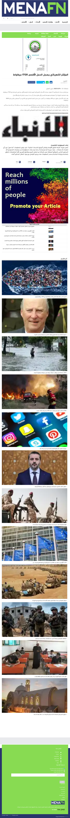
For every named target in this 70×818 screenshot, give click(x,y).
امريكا (65, 36)
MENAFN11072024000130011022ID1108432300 (55, 113)
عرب (53, 36)
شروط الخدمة (62, 787)
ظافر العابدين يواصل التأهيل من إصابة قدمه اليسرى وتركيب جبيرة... (20, 245)
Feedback (63, 799)
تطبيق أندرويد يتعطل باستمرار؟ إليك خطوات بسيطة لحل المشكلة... (19, 226)
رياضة (28, 33)
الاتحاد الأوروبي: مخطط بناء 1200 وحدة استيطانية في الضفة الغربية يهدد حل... (49, 563)
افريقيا (43, 36)
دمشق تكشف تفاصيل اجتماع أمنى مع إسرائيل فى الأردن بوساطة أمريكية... (50, 487)
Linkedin (57, 761)
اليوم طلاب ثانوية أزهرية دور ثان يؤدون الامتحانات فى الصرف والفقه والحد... (50, 676)
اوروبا (59, 36)
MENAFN (57, 88)
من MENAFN (62, 795)
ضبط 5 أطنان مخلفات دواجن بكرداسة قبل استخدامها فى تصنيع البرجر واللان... (19, 236)
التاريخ (65, 81)
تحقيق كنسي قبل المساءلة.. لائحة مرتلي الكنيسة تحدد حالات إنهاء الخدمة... (49, 714)
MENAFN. (10, 815)
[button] (7, 18)
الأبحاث (38, 22)
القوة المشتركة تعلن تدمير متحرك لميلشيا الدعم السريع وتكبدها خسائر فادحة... (49, 525)
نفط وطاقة (44, 33)
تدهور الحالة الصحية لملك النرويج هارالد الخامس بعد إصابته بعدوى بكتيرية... (50, 335)
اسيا (48, 36)
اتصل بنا (63, 791)
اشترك (62, 782)
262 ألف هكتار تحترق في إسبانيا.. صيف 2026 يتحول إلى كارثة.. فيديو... (51, 411)
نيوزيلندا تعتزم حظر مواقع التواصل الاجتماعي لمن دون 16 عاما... (52, 449)
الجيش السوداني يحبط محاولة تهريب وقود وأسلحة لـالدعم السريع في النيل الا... (49, 601)
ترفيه (35, 33)
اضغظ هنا (54, 810)
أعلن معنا (63, 793)
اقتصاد (53, 33)
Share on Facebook (31, 82)
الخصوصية (63, 789)
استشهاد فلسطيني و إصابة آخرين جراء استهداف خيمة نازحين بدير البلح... (50, 639)
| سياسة (63, 33)
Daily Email (56, 759)
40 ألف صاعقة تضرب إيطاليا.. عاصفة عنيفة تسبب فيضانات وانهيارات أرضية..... (49, 373)
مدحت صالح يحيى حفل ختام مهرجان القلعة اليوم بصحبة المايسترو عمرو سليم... (18, 249)
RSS (58, 763)
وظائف (63, 797)
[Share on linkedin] (51, 82)
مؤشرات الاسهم (48, 22)
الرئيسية (65, 22)
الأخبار (57, 22)
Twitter (57, 754)
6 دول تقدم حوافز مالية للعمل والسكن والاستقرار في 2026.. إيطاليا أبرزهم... (50, 297)
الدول (31, 22)
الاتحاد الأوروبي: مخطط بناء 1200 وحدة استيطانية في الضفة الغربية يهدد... (19, 231)
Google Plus (56, 756)
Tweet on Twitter (40, 82)
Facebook (57, 752)
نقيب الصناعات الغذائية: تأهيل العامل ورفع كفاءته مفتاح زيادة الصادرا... (19, 241)
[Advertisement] (43, 28)
